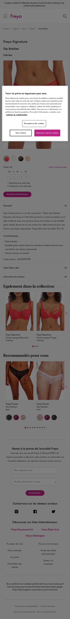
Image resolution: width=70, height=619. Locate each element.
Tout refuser (20, 133)
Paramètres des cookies (34, 123)
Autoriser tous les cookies (47, 133)
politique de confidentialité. (17, 115)
